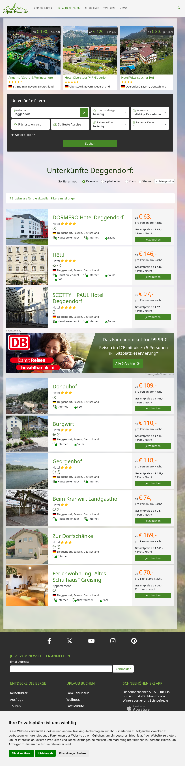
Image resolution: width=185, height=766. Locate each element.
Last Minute (75, 706)
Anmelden (124, 669)
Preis (132, 181)
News (123, 8)
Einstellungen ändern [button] (72, 753)
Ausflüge (92, 8)
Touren (109, 8)
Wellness (73, 699)
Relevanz (92, 181)
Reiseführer (43, 8)
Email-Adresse (19, 662)
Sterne (146, 181)
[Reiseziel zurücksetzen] (84, 112)
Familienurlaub (77, 693)
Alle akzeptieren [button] (21, 753)
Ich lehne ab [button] (45, 753)
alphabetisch (113, 181)
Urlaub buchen (68, 8)
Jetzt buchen (153, 239)
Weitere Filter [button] (23, 135)
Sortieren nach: (68, 181)
